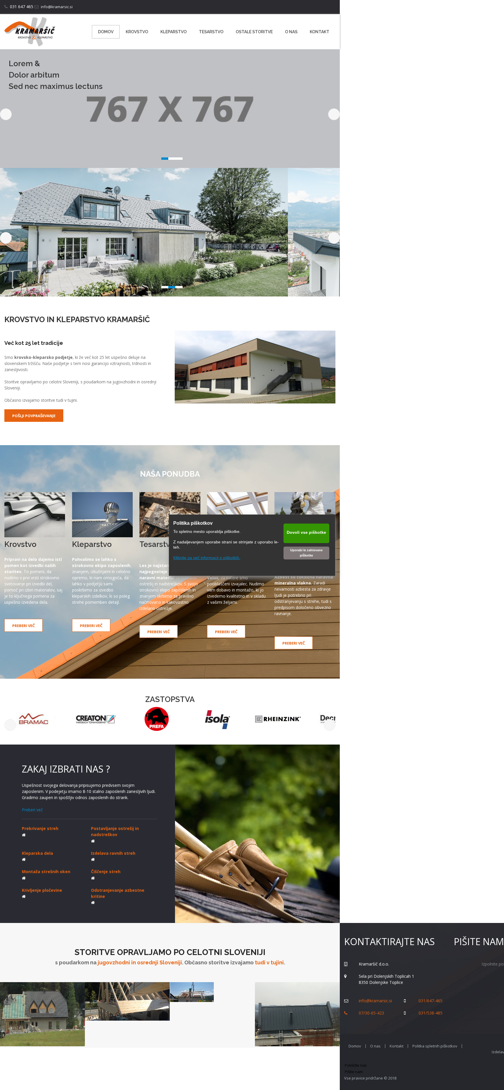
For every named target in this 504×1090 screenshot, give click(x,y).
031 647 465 (21, 6)
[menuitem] (106, 31)
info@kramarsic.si (57, 6)
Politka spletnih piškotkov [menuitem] (434, 1046)
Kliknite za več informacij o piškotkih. (206, 557)
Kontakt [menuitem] (396, 1046)
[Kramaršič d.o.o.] (29, 31)
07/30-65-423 (371, 1013)
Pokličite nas (356, 1065)
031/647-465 (430, 1000)
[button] (170, 108)
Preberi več (32, 809)
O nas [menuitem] (375, 1046)
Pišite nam (354, 1071)
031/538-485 (430, 1013)
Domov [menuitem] (355, 1046)
